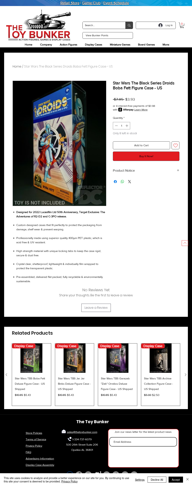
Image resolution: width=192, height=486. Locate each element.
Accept (176, 479)
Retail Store (70, 3)
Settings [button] (140, 479)
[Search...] (129, 25)
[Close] (187, 479)
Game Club (91, 3)
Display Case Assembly (40, 464)
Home (17, 66)
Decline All (157, 479)
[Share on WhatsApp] (122, 181)
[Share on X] (129, 181)
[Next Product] (185, 374)
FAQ (28, 452)
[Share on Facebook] (115, 181)
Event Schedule (116, 3)
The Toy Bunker (92, 422)
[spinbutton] (121, 125)
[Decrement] (115, 125)
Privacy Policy (34, 445)
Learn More (141, 109)
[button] (182, 25)
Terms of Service (36, 439)
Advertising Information (40, 458)
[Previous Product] (6, 374)
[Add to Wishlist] (176, 145)
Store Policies (34, 432)
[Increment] (127, 125)
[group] (96, 374)
